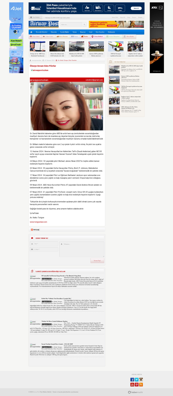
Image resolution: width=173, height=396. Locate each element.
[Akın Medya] (129, 392)
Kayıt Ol (122, 17)
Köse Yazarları (100, 32)
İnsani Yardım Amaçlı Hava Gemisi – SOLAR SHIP (57, 344)
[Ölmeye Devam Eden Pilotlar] (67, 131)
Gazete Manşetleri (114, 36)
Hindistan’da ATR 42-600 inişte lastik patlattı (57, 17)
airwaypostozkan (36, 60)
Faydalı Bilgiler (64, 32)
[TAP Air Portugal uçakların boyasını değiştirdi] (114, 93)
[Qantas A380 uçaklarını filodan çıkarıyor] (114, 83)
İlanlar (86, 36)
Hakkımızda (111, 32)
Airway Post (36, 392)
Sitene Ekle (115, 17)
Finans (76, 36)
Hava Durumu (63, 36)
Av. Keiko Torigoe (63, 60)
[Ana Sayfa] (31, 32)
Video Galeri (49, 36)
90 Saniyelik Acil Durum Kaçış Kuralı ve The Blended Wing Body (61, 276)
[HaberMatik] (138, 392)
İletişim (140, 17)
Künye (134, 17)
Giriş (128, 17)
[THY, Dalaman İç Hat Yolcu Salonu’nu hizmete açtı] (114, 114)
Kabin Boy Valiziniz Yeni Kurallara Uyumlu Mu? (56, 298)
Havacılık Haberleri (41, 32)
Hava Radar (130, 36)
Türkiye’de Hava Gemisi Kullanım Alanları (54, 321)
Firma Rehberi (98, 36)
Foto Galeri (36, 36)
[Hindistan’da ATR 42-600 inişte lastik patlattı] (114, 73)
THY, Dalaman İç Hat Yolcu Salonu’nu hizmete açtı (129, 107)
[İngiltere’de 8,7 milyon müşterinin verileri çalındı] (114, 104)
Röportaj (82, 32)
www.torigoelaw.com (38, 222)
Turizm (75, 32)
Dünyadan (54, 32)
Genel (90, 32)
